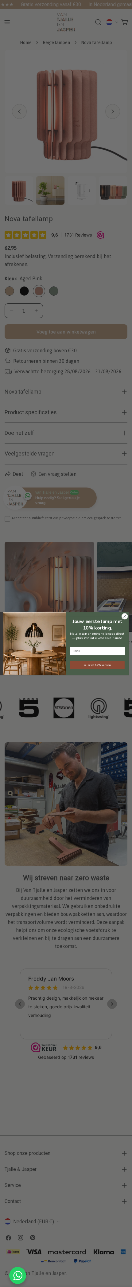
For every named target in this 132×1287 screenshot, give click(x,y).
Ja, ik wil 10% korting (97, 665)
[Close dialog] (124, 616)
